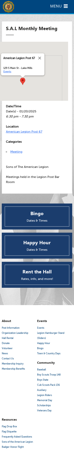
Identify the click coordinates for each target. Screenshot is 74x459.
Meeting (16, 152)
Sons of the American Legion (17, 441)
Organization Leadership (15, 333)
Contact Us (8, 358)
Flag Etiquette (9, 431)
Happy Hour (43, 343)
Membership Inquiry (12, 363)
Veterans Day (44, 410)
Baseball (41, 369)
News (5, 353)
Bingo (40, 348)
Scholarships (44, 405)
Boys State (42, 379)
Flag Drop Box (9, 426)
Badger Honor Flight (13, 447)
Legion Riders (44, 395)
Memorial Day (44, 400)
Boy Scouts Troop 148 (49, 374)
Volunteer (7, 348)
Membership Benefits (13, 368)
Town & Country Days (48, 353)
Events (7, 71)
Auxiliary (41, 390)
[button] (22, 81)
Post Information (11, 328)
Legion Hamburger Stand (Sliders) (50, 336)
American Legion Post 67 (24, 131)
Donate (6, 343)
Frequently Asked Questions (17, 436)
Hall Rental (7, 338)
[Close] (39, 58)
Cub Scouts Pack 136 (48, 385)
